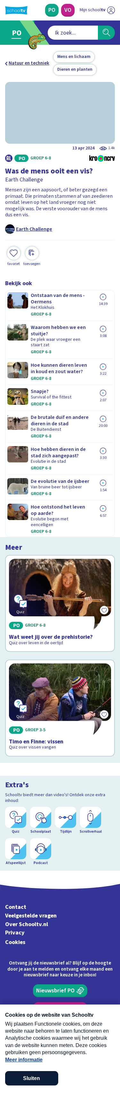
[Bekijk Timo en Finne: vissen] (60, 708)
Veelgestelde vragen (31, 916)
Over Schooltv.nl (26, 924)
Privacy (15, 933)
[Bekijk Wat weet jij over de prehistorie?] (60, 603)
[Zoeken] (106, 33)
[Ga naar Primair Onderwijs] (18, 32)
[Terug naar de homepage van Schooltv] (16, 10)
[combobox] (73, 33)
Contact (15, 907)
